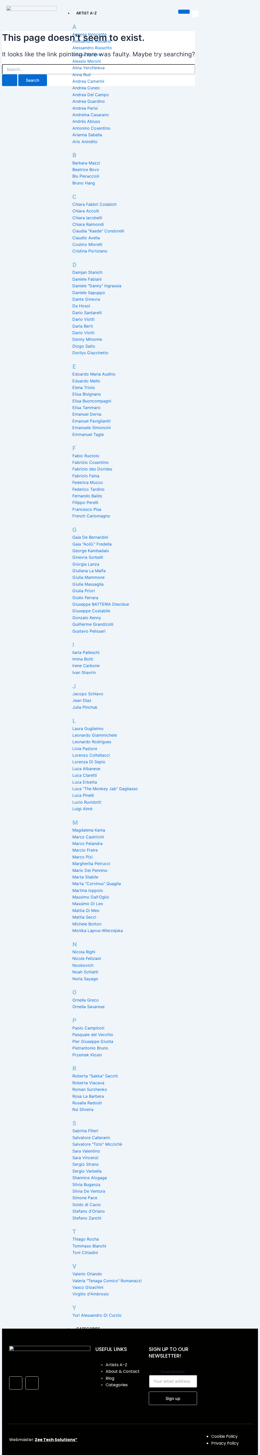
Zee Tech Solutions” (56, 1440)
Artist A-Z (86, 13)
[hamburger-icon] (184, 12)
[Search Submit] (9, 80)
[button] (195, 14)
